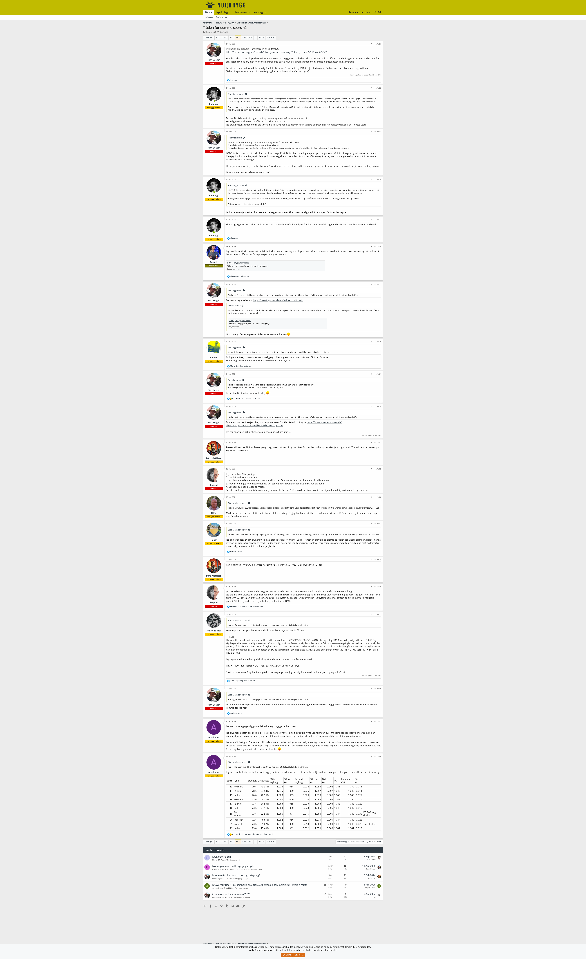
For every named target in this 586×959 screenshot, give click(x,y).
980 (225, 38)
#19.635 (377, 560)
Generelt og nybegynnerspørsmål (249, 869)
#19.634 (377, 524)
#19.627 (377, 284)
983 (244, 38)
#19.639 (377, 721)
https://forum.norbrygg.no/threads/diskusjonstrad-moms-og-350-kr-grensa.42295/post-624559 (276, 52)
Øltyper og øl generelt (242, 897)
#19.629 (377, 374)
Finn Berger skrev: (236, 94)
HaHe (214, 860)
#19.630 (377, 406)
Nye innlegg (222, 12)
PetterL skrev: (234, 305)
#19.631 (377, 442)
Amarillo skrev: (234, 380)
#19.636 (377, 586)
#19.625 (377, 219)
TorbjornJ (372, 878)
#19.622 (377, 88)
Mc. (374, 897)
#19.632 (377, 469)
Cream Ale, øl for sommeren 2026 (231, 894)
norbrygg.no (260, 12)
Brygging (233, 860)
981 (231, 38)
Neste (269, 38)
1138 (261, 38)
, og (246, 398)
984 (250, 38)
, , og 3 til (252, 834)
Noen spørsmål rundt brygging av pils (233, 866)
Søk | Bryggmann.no (238, 262)
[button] (231, 12)
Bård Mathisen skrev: (237, 503)
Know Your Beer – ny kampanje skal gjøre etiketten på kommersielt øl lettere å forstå (259, 885)
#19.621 (377, 44)
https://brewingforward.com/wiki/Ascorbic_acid (278, 300)
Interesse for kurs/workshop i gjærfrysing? (236, 875)
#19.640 (377, 756)
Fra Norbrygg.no (241, 888)
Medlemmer (241, 12)
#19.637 (377, 614)
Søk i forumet (222, 17)
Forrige (209, 38)
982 (238, 38)
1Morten (209, 32)
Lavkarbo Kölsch (221, 856)
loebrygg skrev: (235, 137)
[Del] (371, 44)
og (239, 276)
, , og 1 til (246, 606)
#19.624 (377, 179)
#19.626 (377, 246)
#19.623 (377, 132)
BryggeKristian (218, 869)
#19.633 (377, 497)
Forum (208, 12)
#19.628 (377, 341)
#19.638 (377, 689)
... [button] (220, 38)
